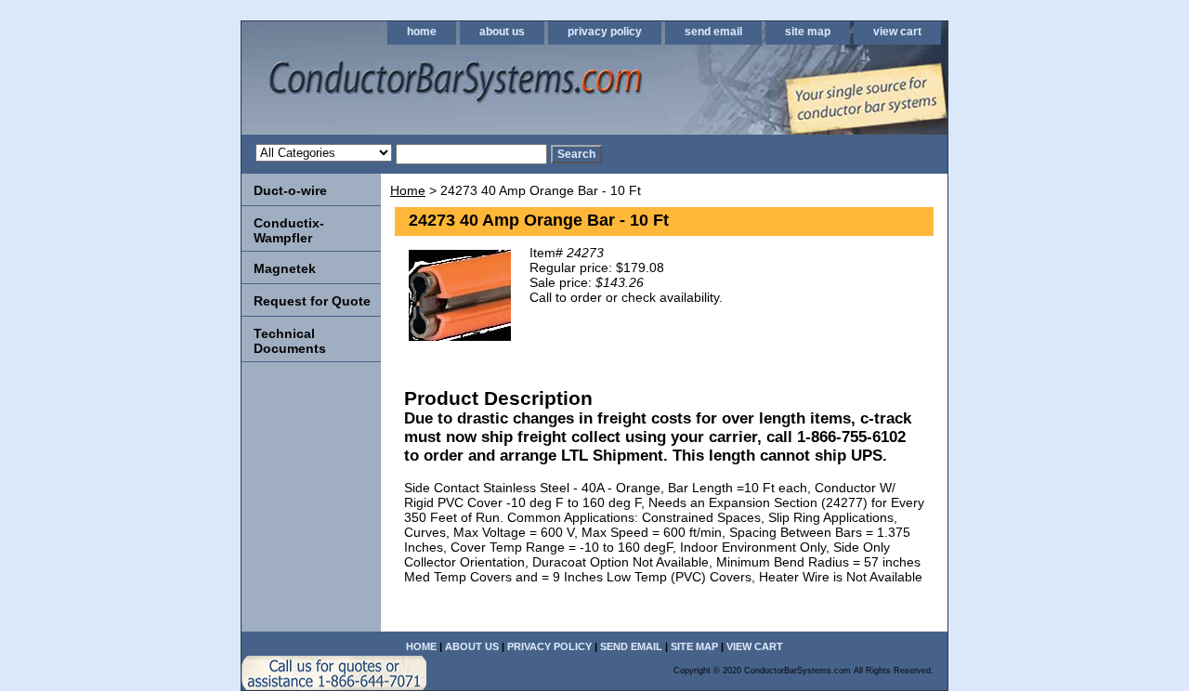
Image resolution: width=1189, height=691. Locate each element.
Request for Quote (312, 300)
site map (807, 31)
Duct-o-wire (290, 190)
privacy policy (605, 31)
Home (407, 190)
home (422, 31)
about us (502, 31)
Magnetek (285, 268)
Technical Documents (290, 341)
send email (713, 31)
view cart (897, 31)
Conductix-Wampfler (289, 230)
